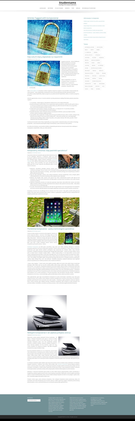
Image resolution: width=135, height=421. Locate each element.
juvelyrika (87, 57)
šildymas (98, 88)
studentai (87, 81)
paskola (94, 70)
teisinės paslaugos (96, 81)
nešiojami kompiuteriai (63, 364)
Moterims (50, 8)
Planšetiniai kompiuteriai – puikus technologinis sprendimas (50, 229)
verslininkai (102, 83)
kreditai (87, 60)
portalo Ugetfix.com (34, 90)
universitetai (88, 83)
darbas (98, 49)
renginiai (94, 75)
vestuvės (97, 86)
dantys (92, 49)
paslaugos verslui (89, 73)
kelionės (94, 57)
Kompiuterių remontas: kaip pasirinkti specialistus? (47, 150)
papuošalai (87, 70)
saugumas (87, 78)
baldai (86, 49)
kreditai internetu (95, 60)
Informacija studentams (88, 8)
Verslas (78, 8)
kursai (93, 62)
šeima (92, 88)
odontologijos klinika (96, 68)
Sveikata (67, 8)
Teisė (72, 8)
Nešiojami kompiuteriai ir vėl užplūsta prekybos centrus (49, 333)
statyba (100, 78)
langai (98, 62)
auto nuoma (100, 47)
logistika (87, 65)
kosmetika (101, 57)
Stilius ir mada (59, 8)
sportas (94, 78)
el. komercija (88, 52)
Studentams (67, 3)
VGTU (103, 86)
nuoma (86, 68)
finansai (95, 52)
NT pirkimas (100, 65)
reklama (104, 73)
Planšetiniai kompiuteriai (32, 246)
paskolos (101, 70)
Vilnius (86, 88)
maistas (93, 65)
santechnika (102, 75)
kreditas (87, 62)
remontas (87, 75)
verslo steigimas (89, 86)
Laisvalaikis (43, 8)
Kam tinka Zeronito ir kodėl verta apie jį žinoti (93, 30)
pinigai (97, 73)
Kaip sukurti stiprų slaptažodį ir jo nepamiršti (44, 57)
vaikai (95, 83)
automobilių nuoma (89, 47)
